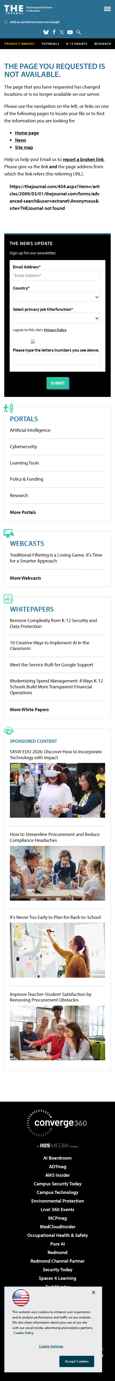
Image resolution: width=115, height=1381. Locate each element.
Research (102, 44)
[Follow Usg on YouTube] (70, 32)
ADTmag (57, 1166)
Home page (27, 133)
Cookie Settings (51, 1346)
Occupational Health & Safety (57, 1235)
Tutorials (50, 44)
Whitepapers (32, 608)
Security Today (57, 1269)
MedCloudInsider (57, 1226)
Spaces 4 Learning (57, 1278)
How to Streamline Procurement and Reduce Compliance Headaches (55, 837)
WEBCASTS (27, 543)
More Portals (23, 512)
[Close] (93, 1292)
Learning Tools (24, 463)
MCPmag (57, 1218)
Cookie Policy (24, 1333)
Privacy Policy (55, 329)
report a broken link (83, 159)
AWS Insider (57, 1175)
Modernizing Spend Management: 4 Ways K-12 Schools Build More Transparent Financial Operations (56, 686)
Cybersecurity (23, 446)
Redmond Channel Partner (57, 1261)
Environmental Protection (57, 1201)
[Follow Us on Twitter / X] (62, 32)
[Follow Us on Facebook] (54, 31)
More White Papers (29, 709)
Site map (24, 147)
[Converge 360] (57, 1123)
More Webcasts (25, 578)
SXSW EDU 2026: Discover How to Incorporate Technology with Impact (56, 754)
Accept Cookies (77, 1361)
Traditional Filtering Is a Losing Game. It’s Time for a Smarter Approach (56, 558)
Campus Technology (57, 1192)
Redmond (57, 1252)
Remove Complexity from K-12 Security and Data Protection (53, 623)
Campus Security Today (58, 1184)
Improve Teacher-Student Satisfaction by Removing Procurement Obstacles (50, 997)
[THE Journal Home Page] (28, 9)
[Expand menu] (107, 10)
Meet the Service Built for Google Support (51, 665)
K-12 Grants (76, 44)
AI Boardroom (57, 1158)
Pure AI (57, 1244)
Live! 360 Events (57, 1209)
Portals (24, 418)
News (20, 140)
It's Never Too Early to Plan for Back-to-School (55, 917)
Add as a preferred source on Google (35, 22)
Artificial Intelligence (30, 430)
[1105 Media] (57, 1145)
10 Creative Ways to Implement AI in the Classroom (49, 646)
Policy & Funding (26, 479)
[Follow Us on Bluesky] (46, 32)
